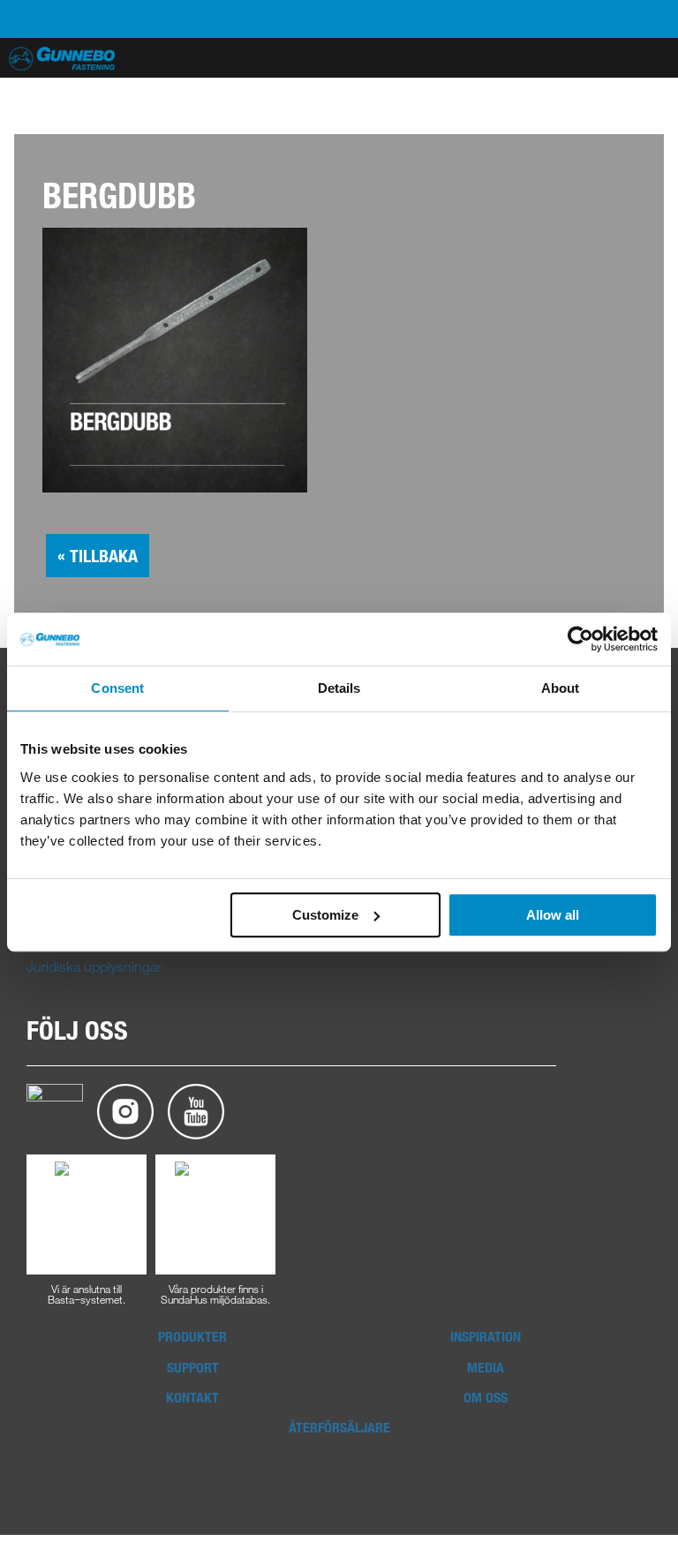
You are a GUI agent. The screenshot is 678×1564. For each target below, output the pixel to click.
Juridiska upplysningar (94, 966)
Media (485, 1367)
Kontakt (192, 1397)
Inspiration (485, 1336)
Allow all (552, 914)
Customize (325, 914)
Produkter (192, 1336)
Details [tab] (339, 688)
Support (193, 1367)
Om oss (485, 1397)
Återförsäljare (339, 1427)
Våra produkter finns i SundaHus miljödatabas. (215, 1293)
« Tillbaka (97, 555)
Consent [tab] (117, 688)
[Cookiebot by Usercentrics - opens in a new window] (580, 639)
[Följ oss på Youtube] (196, 1110)
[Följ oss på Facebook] (54, 1110)
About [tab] (560, 688)
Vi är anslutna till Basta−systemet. (86, 1293)
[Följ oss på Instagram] (125, 1110)
